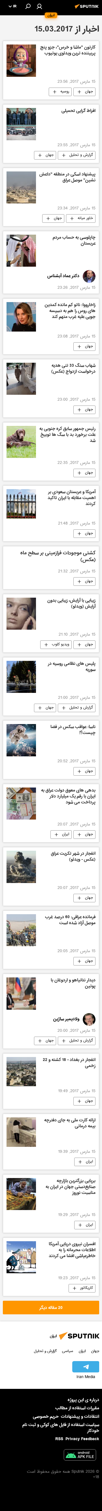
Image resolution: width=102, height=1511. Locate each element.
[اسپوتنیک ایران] (87, 9)
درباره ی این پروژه (83, 1400)
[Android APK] (80, 1456)
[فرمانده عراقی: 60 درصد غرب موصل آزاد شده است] (21, 930)
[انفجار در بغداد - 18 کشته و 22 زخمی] (21, 1071)
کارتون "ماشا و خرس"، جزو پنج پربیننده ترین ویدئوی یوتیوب (67, 50)
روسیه (64, 91)
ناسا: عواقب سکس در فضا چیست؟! (72, 730)
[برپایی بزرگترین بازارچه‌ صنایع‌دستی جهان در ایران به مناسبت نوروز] (21, 1194)
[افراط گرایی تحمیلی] (21, 124)
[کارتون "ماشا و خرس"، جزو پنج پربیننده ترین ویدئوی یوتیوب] (21, 60)
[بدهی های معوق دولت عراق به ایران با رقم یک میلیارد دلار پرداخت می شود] (21, 804)
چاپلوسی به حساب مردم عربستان (74, 241)
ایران (65, 834)
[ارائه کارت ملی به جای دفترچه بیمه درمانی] (21, 1132)
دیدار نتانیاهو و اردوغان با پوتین (73, 983)
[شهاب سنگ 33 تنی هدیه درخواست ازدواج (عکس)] (21, 379)
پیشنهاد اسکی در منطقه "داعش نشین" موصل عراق (67, 177)
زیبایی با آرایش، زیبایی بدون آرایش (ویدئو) (71, 604)
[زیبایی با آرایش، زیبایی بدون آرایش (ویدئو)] (21, 614)
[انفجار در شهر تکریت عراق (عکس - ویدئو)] (21, 867)
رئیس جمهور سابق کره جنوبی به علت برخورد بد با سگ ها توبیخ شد (67, 435)
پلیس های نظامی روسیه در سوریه (71, 667)
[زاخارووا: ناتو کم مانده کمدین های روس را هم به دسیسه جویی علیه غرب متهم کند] (21, 317)
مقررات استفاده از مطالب (77, 1408)
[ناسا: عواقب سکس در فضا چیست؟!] (21, 740)
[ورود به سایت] (39, 6)
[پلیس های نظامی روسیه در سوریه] (21, 677)
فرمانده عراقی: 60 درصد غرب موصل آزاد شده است (70, 920)
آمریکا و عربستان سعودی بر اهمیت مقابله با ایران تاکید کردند (71, 498)
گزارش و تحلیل (81, 155)
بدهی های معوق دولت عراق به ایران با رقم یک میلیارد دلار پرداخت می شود (68, 797)
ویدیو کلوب (60, 644)
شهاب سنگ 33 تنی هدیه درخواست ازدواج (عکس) (73, 369)
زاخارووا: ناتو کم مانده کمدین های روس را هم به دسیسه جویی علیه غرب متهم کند (70, 311)
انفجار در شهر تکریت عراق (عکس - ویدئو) (73, 857)
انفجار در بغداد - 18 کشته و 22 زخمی (69, 1063)
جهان (89, 91)
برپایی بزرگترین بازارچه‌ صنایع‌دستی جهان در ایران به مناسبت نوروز (70, 1187)
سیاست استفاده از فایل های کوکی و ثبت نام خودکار (60, 1428)
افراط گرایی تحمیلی (78, 111)
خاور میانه (85, 218)
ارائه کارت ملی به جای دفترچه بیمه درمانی (69, 1123)
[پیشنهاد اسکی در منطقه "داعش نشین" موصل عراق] (21, 187)
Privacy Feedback (82, 1439)
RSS (59, 1439)
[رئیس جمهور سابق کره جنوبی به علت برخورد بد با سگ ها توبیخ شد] (21, 442)
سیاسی (67, 1351)
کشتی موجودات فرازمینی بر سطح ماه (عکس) (57, 557)
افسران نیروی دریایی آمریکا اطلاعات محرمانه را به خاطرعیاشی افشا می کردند (72, 1250)
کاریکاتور (86, 1288)
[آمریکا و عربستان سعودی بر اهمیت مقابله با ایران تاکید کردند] (21, 504)
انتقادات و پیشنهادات (80, 1416)
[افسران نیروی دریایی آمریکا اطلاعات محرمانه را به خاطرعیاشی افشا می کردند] (21, 1257)
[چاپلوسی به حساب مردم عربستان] (21, 251)
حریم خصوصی (46, 1417)
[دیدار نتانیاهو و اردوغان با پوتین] (21, 993)
